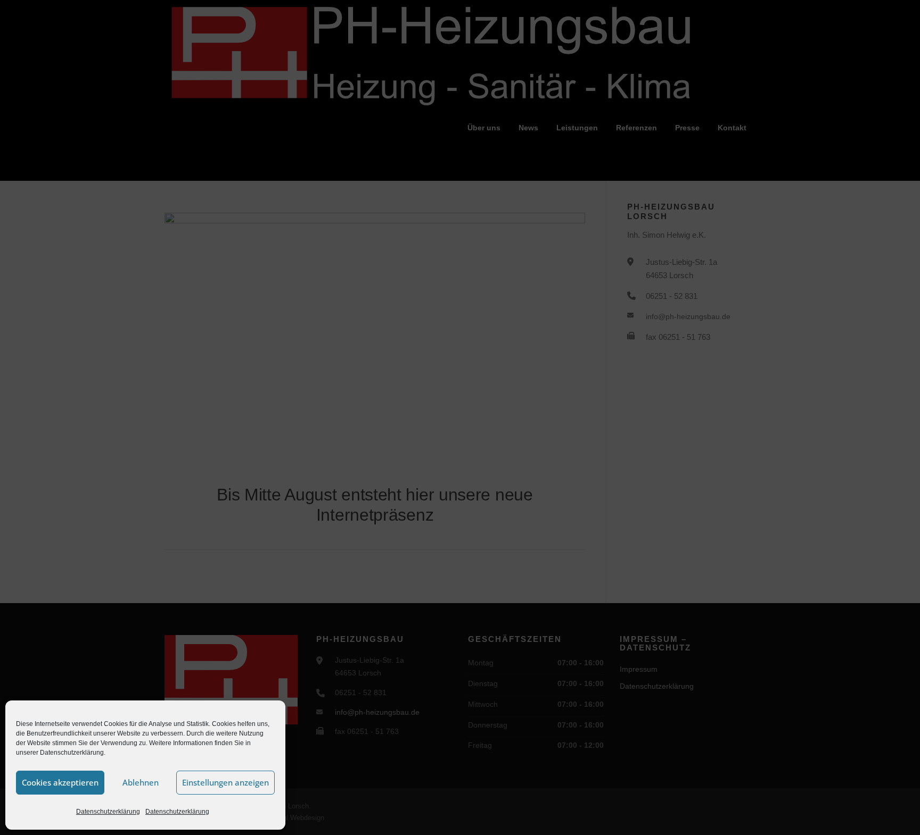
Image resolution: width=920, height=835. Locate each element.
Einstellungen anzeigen (225, 782)
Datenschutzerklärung (108, 811)
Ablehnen (140, 782)
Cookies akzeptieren (60, 782)
